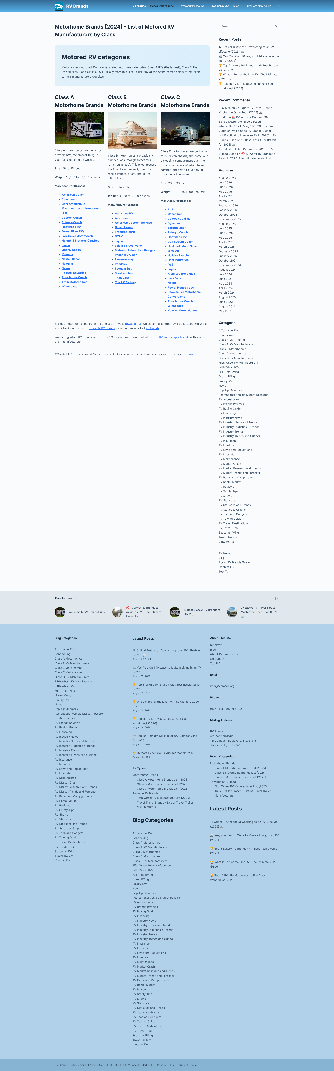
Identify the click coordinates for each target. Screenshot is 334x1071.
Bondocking (226, 335)
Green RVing (227, 376)
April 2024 (226, 288)
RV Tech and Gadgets (233, 514)
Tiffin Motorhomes (74, 282)
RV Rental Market (230, 482)
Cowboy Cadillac (179, 218)
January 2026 (228, 210)
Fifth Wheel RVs (229, 367)
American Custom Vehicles (133, 222)
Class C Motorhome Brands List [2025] (163, 788)
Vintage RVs (226, 541)
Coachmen (175, 214)
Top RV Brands (220, 6)
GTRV (119, 236)
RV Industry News (230, 417)
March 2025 (227, 246)
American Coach (73, 194)
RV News (224, 553)
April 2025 (226, 242)
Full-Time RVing (229, 372)
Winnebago (69, 286)
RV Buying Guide (230, 408)
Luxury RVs (226, 381)
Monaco (67, 254)
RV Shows (225, 495)
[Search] (278, 6)
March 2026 (227, 201)
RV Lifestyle (226, 454)
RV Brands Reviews (231, 404)
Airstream (122, 218)
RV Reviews (226, 486)
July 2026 (225, 182)
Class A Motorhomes (232, 339)
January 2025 (228, 256)
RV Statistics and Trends (235, 505)
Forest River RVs (73, 231)
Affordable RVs (228, 330)
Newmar (67, 263)
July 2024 (225, 274)
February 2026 (228, 205)
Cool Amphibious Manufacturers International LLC (81, 208)
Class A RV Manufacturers (236, 344)
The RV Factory (125, 282)
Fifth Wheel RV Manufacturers (238, 362)
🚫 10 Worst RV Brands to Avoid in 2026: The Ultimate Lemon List (143, 612)
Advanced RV (124, 213)
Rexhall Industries (74, 272)
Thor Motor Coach (74, 277)
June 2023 (226, 301)
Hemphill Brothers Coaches (80, 240)
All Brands (139, 6)
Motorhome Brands (162, 6)
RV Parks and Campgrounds (237, 477)
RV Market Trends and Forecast (239, 472)
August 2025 (227, 224)
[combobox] (245, 26)
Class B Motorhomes (232, 349)
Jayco (66, 245)
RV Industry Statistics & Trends (239, 427)
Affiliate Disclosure (259, 6)
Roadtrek (121, 264)
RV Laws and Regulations (235, 449)
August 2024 (227, 269)
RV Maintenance (229, 459)
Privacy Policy (165, 1065)
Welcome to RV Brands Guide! (251, 131)
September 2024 (230, 265)
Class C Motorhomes (232, 353)
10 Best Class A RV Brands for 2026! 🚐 (202, 612)
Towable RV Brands (192, 6)
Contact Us (226, 567)
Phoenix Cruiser (126, 255)
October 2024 (228, 260)
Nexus (66, 268)
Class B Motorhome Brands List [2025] (162, 784)
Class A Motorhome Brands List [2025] (162, 779)
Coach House (124, 227)
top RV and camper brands (171, 337)
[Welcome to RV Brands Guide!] (60, 612)
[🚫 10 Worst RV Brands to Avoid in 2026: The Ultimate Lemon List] (117, 612)
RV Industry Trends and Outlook (240, 436)
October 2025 (228, 214)
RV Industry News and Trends (238, 422)
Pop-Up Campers (230, 390)
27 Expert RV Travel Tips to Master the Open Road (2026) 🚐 (260, 612)
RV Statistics (227, 500)
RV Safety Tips (228, 491)
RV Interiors (226, 445)
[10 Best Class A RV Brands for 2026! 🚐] (175, 612)
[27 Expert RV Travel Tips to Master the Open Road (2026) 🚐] (232, 612)
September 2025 (230, 219)
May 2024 (225, 283)
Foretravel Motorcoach (77, 236)
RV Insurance (227, 440)
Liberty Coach (71, 249)
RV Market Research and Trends (240, 468)
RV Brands (77, 6)
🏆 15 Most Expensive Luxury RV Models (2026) (164, 753)
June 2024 (226, 279)
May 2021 (225, 311)
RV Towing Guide (230, 518)
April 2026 (226, 196)
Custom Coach (72, 217)
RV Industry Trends (231, 431)
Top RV (223, 571)
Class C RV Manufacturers (236, 358)
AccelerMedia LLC (143, 1065)
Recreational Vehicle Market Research (243, 395)
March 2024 (227, 292)
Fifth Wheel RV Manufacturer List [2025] (163, 798)
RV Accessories (229, 399)
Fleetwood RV (71, 227)
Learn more (187, 354)
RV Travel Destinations (233, 523)
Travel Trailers (228, 537)
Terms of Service (187, 1065)
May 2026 (225, 191)
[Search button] (275, 26)
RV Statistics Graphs (232, 509)
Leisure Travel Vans (128, 245)
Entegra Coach (72, 222)
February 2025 (228, 251)
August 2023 (227, 297)
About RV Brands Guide (234, 562)
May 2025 (225, 237)
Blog (236, 6)
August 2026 (227, 178)
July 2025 (225, 228)
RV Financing (227, 413)
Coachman (69, 199)
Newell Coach (71, 259)
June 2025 (226, 233)
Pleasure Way (124, 259)
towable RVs (133, 323)
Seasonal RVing (229, 532)
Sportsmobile (124, 273)
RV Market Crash (230, 463)
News (222, 385)
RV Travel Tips (228, 528)
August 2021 (227, 306)
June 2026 (226, 187)
